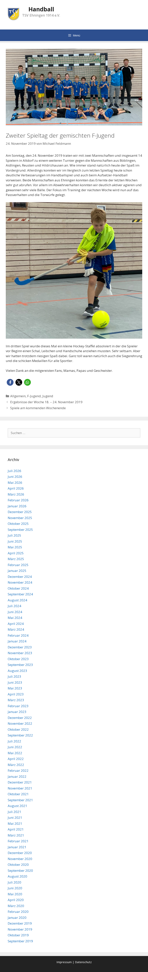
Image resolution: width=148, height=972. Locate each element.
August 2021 (17, 806)
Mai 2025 (15, 547)
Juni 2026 (15, 476)
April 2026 (16, 488)
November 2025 (20, 518)
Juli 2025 (14, 535)
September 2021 (20, 800)
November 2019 (20, 929)
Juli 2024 (14, 606)
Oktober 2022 (18, 729)
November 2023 (20, 653)
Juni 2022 (15, 747)
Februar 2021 (18, 841)
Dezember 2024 (20, 576)
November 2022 (20, 723)
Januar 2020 (17, 917)
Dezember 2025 (20, 512)
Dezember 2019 (20, 923)
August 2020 (17, 876)
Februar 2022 (18, 770)
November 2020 (20, 859)
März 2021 (16, 835)
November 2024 (20, 582)
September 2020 (20, 870)
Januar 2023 (17, 711)
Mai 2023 (15, 688)
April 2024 (16, 623)
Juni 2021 (15, 817)
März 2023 (16, 700)
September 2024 (20, 594)
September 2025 (20, 529)
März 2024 (16, 629)
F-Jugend (34, 396)
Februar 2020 (18, 911)
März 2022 (16, 764)
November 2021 (20, 788)
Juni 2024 (15, 612)
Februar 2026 (18, 500)
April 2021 (16, 829)
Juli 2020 (14, 882)
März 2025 (16, 559)
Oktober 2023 (18, 659)
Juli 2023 (14, 676)
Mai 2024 (15, 617)
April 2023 (16, 694)
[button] (10, 382)
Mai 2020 (15, 894)
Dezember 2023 (20, 647)
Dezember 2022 (20, 717)
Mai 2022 (15, 753)
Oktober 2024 (18, 588)
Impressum (64, 962)
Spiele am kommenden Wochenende (38, 408)
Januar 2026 (17, 506)
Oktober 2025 (18, 523)
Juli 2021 (14, 812)
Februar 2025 (18, 565)
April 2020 (16, 900)
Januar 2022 (17, 776)
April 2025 (16, 553)
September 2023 (20, 664)
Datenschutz (83, 962)
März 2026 (16, 494)
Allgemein (18, 396)
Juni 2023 (15, 682)
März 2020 (16, 906)
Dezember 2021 (20, 782)
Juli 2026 (14, 471)
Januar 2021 (17, 847)
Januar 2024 (17, 641)
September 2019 (20, 941)
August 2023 (17, 670)
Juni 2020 (15, 888)
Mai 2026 (15, 482)
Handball (41, 9)
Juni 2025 (15, 541)
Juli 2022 (14, 741)
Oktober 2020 (18, 864)
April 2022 (16, 759)
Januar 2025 (17, 570)
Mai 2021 (15, 823)
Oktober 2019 (18, 935)
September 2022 (20, 735)
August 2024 (17, 600)
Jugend (47, 396)
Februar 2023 (18, 706)
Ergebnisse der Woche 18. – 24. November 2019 (46, 402)
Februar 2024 (18, 635)
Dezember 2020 (20, 853)
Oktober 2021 (18, 794)
